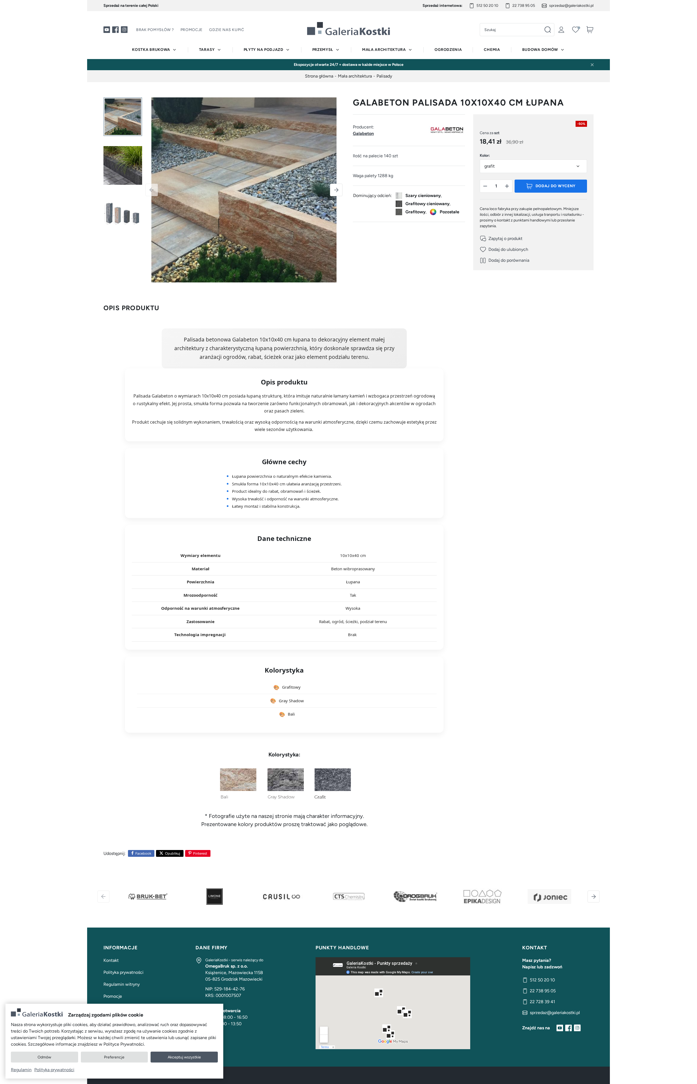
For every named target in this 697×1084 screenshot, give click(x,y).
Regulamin (21, 1069)
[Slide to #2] (122, 165)
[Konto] (561, 29)
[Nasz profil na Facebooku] (115, 29)
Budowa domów (540, 49)
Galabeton (363, 133)
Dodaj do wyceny (556, 186)
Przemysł (323, 49)
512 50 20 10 (487, 5)
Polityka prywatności (123, 972)
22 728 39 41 (542, 1001)
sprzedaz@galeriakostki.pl (571, 5)
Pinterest (200, 853)
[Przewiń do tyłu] (103, 897)
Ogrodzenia (448, 49)
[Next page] (336, 190)
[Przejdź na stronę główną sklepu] (348, 28)
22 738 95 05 (523, 5)
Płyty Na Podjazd (263, 49)
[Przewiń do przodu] (594, 897)
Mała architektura (384, 49)
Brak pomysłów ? (155, 29)
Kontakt (111, 960)
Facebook (143, 853)
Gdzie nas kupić (226, 29)
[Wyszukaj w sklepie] (547, 29)
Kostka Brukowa (151, 49)
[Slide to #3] (122, 214)
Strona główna (319, 76)
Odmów (44, 1057)
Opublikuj (172, 853)
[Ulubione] (575, 29)
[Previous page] (151, 190)
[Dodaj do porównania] (504, 260)
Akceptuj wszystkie (184, 1057)
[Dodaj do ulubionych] (504, 249)
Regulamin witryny (121, 984)
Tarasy (207, 49)
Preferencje (114, 1057)
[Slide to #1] (122, 116)
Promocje (192, 29)
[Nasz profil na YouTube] (106, 29)
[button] (485, 186)
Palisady (384, 76)
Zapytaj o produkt (505, 238)
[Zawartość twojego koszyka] (590, 29)
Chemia (492, 49)
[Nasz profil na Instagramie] (124, 29)
